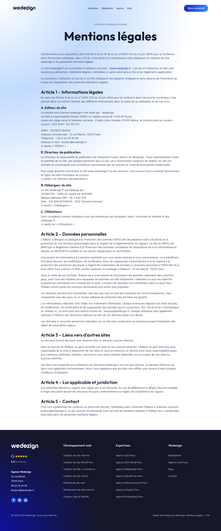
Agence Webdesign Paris (129, 469)
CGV (207, 515)
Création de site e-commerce (79, 469)
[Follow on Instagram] (19, 500)
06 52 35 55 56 (19, 485)
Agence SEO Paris (125, 455)
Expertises (93, 8)
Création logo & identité (76, 496)
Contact (172, 476)
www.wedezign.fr (120, 68)
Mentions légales (195, 515)
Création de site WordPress (78, 462)
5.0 (18, 461)
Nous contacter (196, 8)
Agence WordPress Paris (129, 476)
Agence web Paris (178, 462)
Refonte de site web (74, 482)
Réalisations (107, 8)
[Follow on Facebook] (13, 500)
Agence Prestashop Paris (129, 496)
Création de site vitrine (75, 476)
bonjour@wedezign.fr (22, 490)
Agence (120, 8)
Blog (129, 8)
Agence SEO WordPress (129, 462)
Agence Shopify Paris (127, 489)
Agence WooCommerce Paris (131, 482)
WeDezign (180, 515)
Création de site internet (76, 455)
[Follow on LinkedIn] (25, 500)
